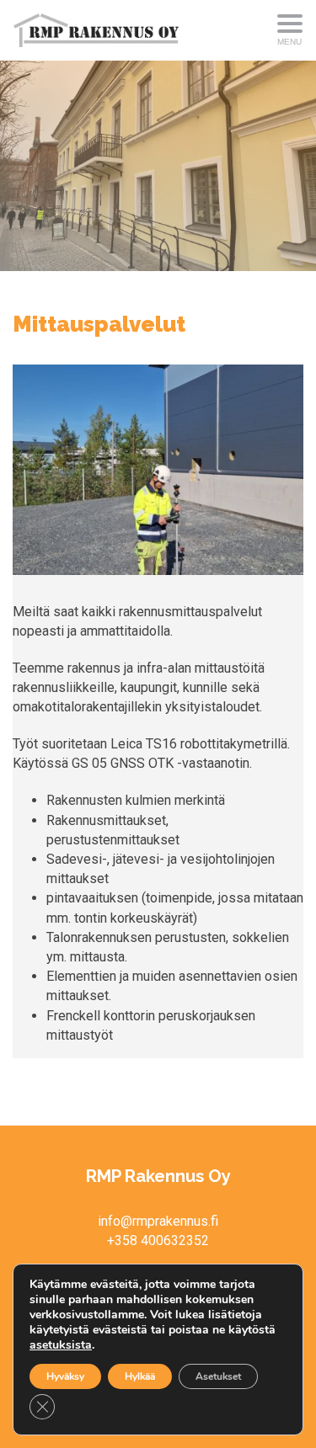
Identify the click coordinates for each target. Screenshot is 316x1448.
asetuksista (60, 1345)
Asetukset (218, 1376)
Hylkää (140, 1376)
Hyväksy (65, 1376)
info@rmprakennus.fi (158, 1221)
